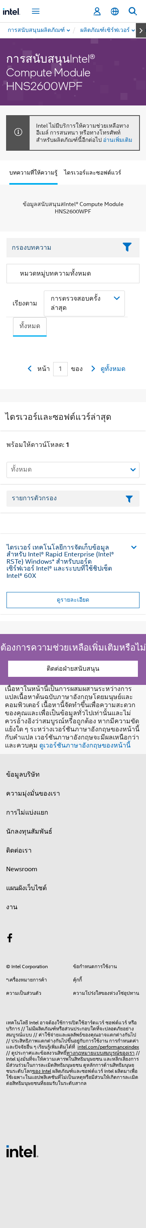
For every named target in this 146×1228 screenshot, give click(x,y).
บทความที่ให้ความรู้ (33, 172)
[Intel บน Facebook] (10, 939)
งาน (11, 907)
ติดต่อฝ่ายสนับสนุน (73, 669)
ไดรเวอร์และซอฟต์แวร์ (92, 172)
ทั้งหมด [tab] (29, 326)
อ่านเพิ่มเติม (117, 139)
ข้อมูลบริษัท (23, 775)
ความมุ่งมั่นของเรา (33, 794)
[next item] (141, 30)
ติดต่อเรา (19, 851)
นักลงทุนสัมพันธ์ (29, 832)
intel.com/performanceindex (108, 1047)
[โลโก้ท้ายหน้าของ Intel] (22, 1151)
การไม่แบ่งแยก (27, 813)
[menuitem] (105, 30)
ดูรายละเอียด (73, 599)
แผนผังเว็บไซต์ (26, 888)
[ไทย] (115, 11)
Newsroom (21, 869)
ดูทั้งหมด (113, 369)
